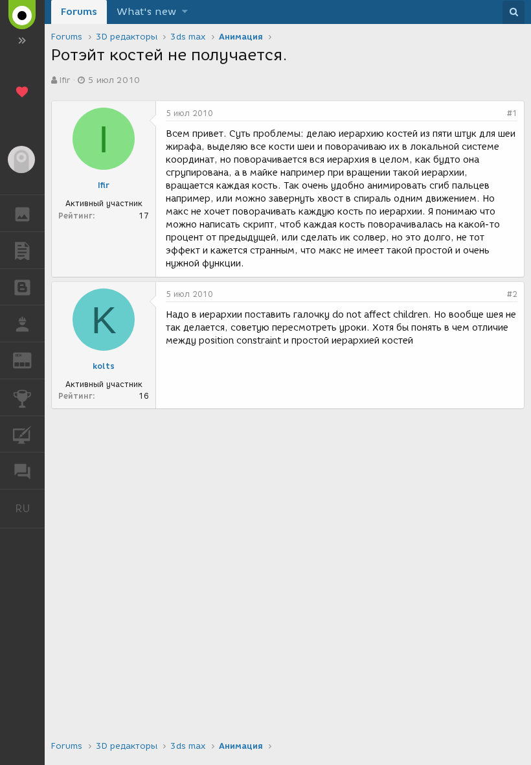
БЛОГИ (22, 287)
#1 (512, 113)
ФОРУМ (22, 471)
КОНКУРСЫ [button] (22, 397)
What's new (146, 12)
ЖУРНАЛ (30, 359)
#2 (512, 294)
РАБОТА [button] (22, 323)
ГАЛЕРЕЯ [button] (22, 213)
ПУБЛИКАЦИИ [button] (22, 250)
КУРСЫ (22, 434)
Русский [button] (30, 508)
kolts (104, 366)
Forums (79, 12)
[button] (185, 12)
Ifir (65, 80)
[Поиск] (514, 12)
